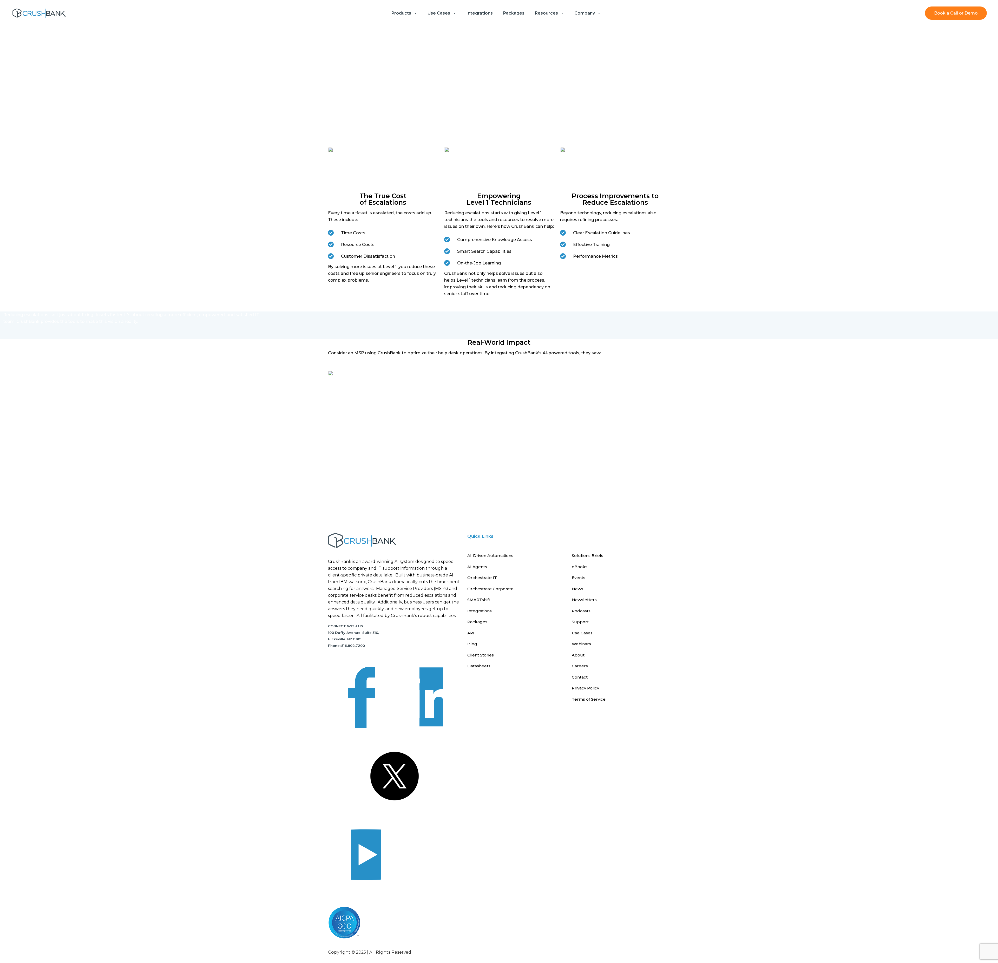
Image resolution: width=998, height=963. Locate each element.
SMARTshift (478, 599)
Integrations (479, 610)
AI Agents (477, 566)
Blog (472, 643)
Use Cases (582, 632)
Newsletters (584, 599)
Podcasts (581, 610)
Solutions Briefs (587, 555)
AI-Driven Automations (490, 555)
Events (578, 577)
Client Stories (480, 655)
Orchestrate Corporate (490, 588)
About (578, 655)
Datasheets (478, 665)
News (577, 588)
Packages (477, 621)
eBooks (579, 566)
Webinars (581, 643)
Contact (580, 677)
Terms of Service (589, 699)
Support (580, 621)
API (470, 632)
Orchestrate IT (482, 577)
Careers (580, 665)
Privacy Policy (585, 688)
